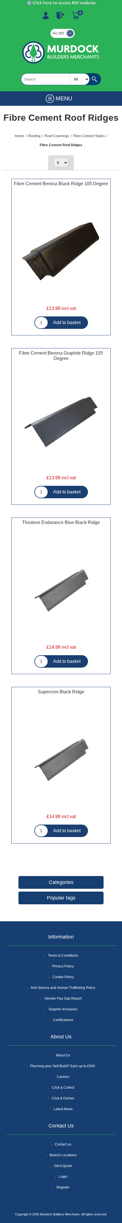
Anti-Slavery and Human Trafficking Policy (63, 988)
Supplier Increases (63, 1009)
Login (63, 1177)
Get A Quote (63, 1166)
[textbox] (55, 79)
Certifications (63, 1020)
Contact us (63, 1144)
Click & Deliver (63, 1098)
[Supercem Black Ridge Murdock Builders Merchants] (61, 760)
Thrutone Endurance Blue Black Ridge (61, 522)
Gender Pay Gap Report (63, 998)
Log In (60, 15)
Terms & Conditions (63, 955)
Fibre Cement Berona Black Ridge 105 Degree (61, 183)
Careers (63, 1077)
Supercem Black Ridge (61, 691)
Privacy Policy (63, 966)
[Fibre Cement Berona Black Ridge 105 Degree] (61, 252)
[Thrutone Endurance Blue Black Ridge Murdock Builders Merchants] (61, 591)
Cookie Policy (63, 977)
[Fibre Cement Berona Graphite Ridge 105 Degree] (61, 421)
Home (19, 136)
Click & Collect (63, 1088)
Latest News (63, 1109)
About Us (63, 1055)
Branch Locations (63, 1155)
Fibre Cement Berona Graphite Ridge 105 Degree (61, 356)
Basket (76, 15)
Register (45, 15)
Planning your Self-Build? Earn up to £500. (63, 1066)
